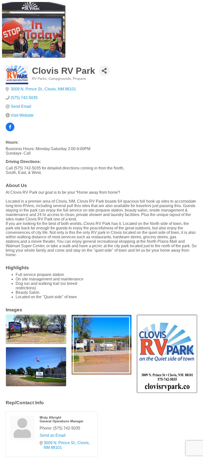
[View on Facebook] (10, 130)
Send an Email (53, 435)
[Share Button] (104, 70)
